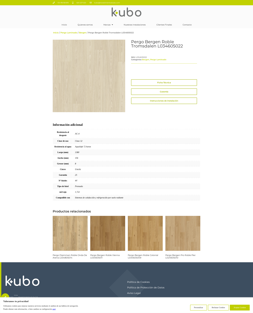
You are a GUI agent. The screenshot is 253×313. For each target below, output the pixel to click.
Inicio (64, 24)
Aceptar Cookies (240, 308)
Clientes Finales (164, 24)
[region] (126, 305)
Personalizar (198, 308)
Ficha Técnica (164, 82)
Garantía (164, 91)
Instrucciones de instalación (164, 101)
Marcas (106, 24)
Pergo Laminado (68, 32)
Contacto (187, 24)
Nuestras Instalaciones (135, 24)
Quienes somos (85, 24)
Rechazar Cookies (218, 308)
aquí (54, 309)
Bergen (82, 32)
